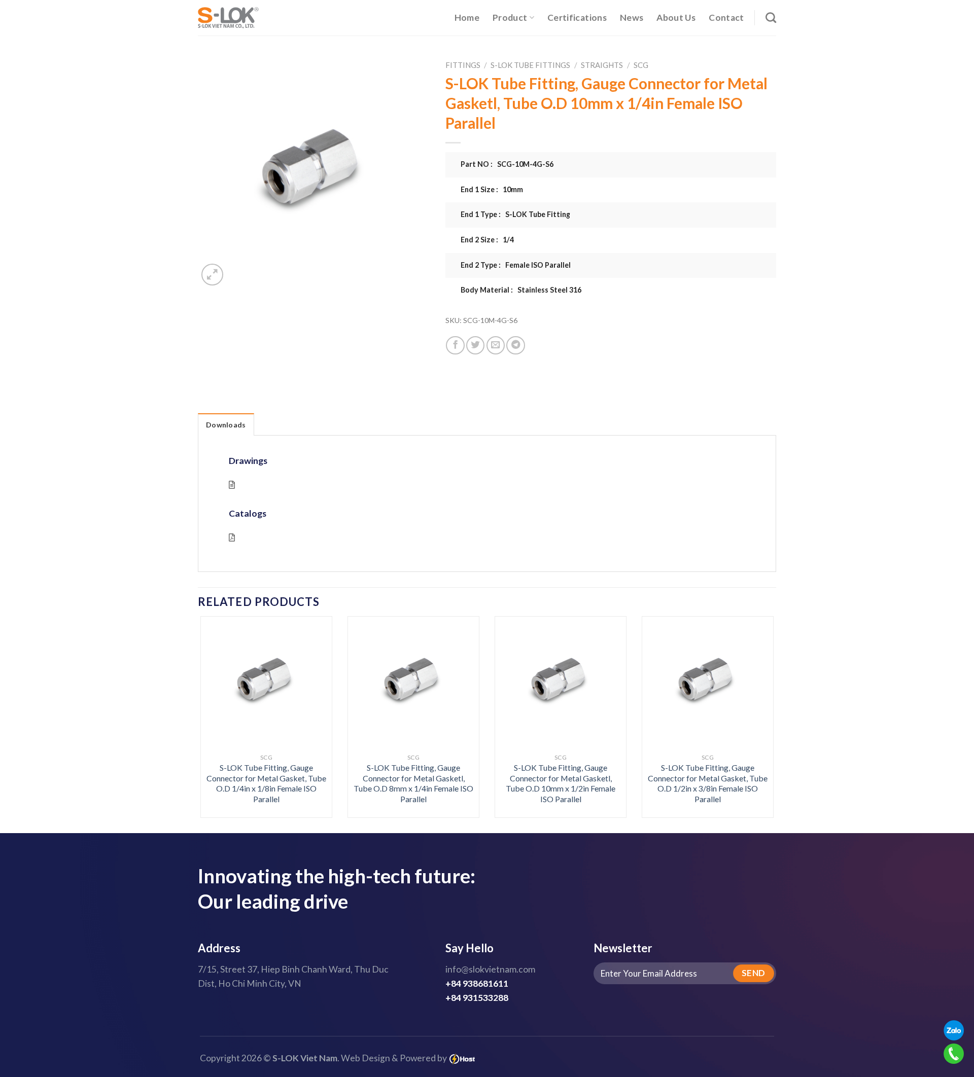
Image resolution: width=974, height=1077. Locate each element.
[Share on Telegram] (515, 345)
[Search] (771, 17)
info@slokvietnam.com (490, 969)
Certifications (577, 17)
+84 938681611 (476, 983)
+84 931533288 (476, 997)
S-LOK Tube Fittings (530, 64)
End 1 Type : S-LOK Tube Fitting (515, 214)
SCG (641, 64)
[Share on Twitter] (475, 345)
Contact (726, 17)
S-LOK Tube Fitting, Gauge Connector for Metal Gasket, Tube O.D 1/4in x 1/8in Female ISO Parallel (266, 783)
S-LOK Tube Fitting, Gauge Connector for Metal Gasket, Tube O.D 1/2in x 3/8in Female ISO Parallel (708, 783)
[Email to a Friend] (495, 345)
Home (467, 17)
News (631, 17)
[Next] (757, 695)
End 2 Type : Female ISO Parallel (516, 265)
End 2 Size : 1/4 (487, 239)
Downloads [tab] (226, 424)
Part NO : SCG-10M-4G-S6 (507, 164)
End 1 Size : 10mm (492, 189)
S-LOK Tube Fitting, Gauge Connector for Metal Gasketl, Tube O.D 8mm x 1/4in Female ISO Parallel (413, 783)
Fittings (462, 64)
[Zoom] (212, 274)
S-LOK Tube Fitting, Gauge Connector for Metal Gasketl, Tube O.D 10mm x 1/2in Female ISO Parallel (560, 783)
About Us (675, 17)
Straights (602, 64)
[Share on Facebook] (455, 345)
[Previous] (217, 695)
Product (510, 17)
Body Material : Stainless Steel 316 (521, 289)
